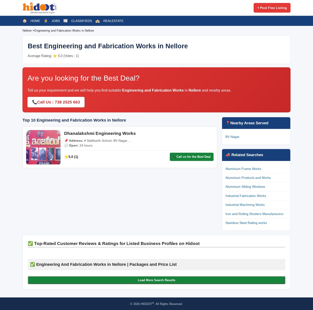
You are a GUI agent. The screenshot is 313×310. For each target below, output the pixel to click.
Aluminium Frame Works (243, 169)
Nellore (27, 30)
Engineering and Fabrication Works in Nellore (64, 30)
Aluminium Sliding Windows (245, 186)
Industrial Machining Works (245, 205)
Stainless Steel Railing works (246, 223)
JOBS (56, 21)
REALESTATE (113, 21)
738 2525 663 (67, 102)
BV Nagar (232, 137)
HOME (35, 21)
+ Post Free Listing (272, 8)
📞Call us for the (192, 156)
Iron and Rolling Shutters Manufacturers (254, 214)
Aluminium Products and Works (248, 177)
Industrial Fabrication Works (245, 196)
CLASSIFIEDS (81, 21)
